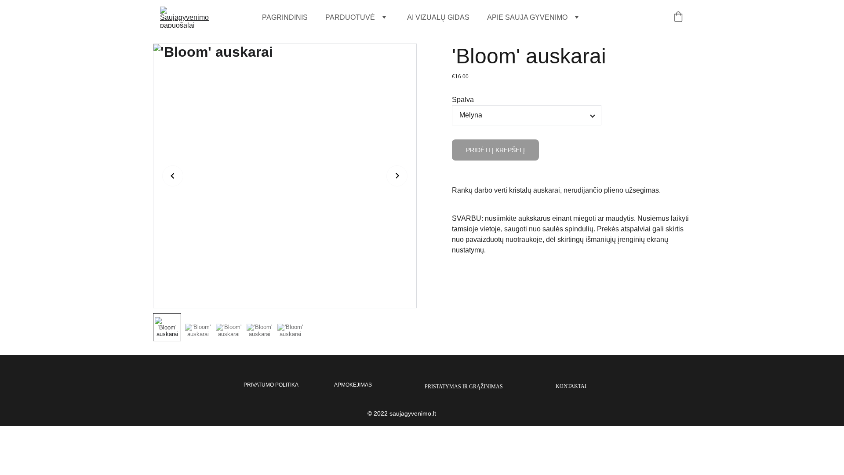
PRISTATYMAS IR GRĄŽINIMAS (464, 387)
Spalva (463, 99)
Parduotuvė (350, 17)
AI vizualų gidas (438, 17)
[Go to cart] (678, 17)
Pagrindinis (285, 17)
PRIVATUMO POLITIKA (271, 385)
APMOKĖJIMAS (353, 385)
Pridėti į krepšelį (495, 149)
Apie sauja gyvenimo (527, 17)
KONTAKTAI (571, 386)
